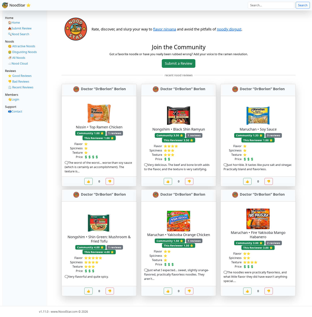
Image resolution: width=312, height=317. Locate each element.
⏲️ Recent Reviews (20, 87)
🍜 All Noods (16, 58)
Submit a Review (178, 63)
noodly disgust (229, 29)
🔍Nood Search (18, 34)
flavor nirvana (164, 29)
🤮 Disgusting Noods (22, 52)
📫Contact (15, 111)
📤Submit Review (20, 28)
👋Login (13, 99)
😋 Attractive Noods (21, 46)
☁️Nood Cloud (18, 63)
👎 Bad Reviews (18, 81)
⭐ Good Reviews (20, 76)
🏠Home (14, 23)
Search (302, 5)
